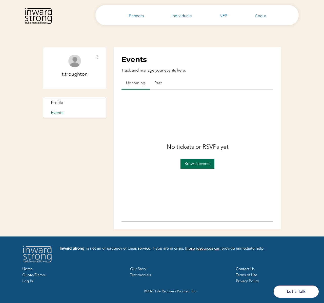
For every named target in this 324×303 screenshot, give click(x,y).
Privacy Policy (247, 280)
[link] (135, 82)
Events (57, 112)
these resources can (202, 248)
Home (27, 268)
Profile (57, 102)
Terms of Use (246, 274)
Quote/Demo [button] (33, 274)
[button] (245, 268)
